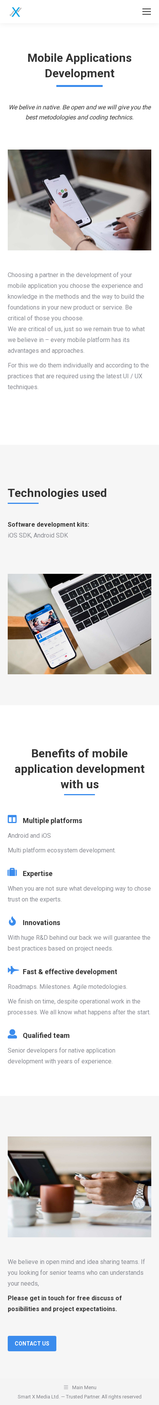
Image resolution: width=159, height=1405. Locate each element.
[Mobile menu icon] (146, 11)
